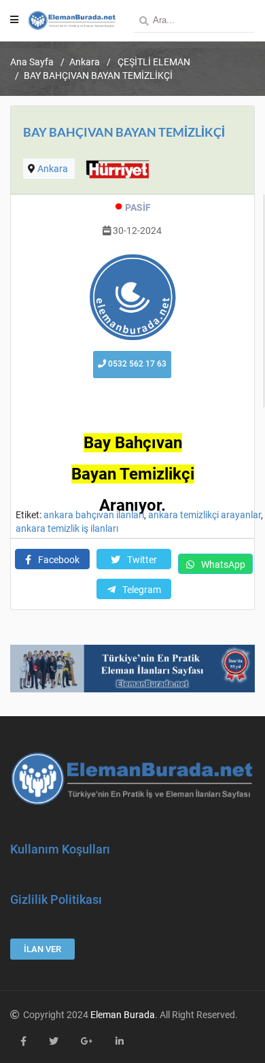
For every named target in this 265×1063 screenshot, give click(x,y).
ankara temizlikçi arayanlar (204, 514)
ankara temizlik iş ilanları (67, 528)
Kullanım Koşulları (60, 849)
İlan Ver (42, 949)
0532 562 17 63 (136, 364)
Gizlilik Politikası (56, 899)
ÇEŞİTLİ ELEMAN (153, 61)
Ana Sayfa (32, 61)
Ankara (84, 61)
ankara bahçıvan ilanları (93, 514)
